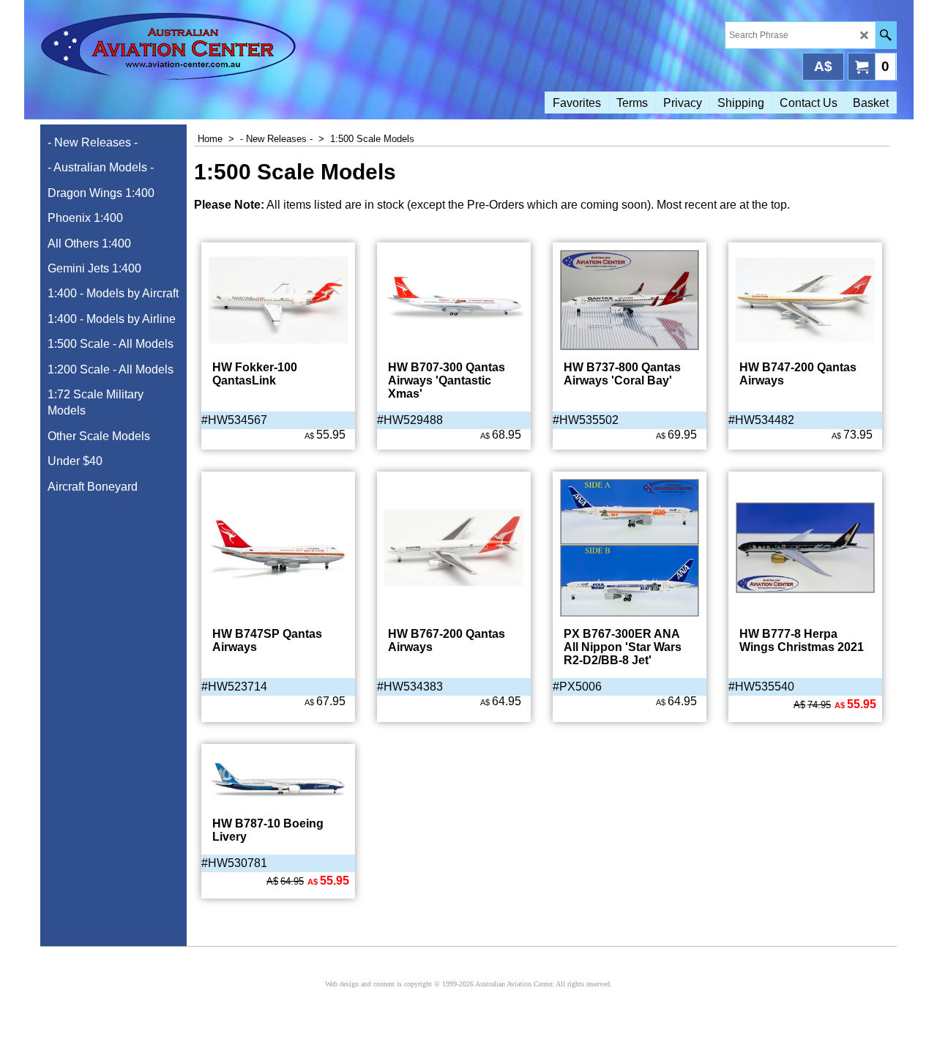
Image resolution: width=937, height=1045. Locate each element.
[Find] (885, 35)
